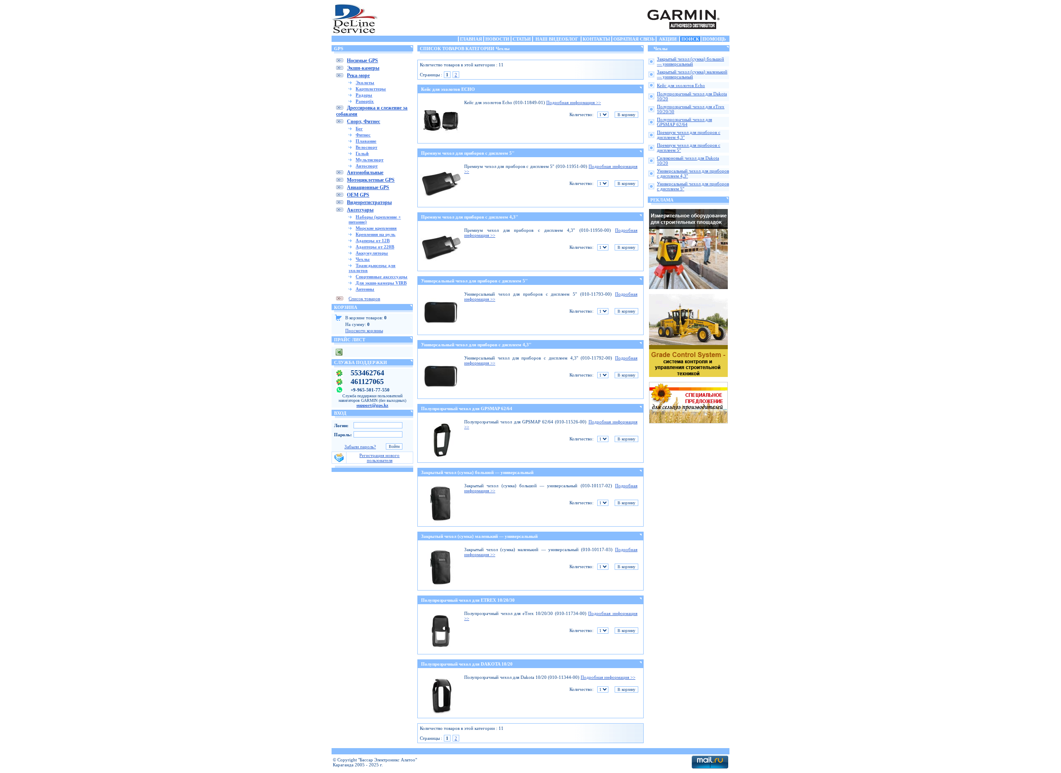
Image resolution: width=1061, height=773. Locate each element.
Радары (364, 94)
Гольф (362, 153)
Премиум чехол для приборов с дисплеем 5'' (467, 153)
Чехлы (363, 259)
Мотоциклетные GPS (371, 180)
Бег (359, 128)
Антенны (365, 289)
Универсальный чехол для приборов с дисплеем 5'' (474, 280)
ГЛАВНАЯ (471, 38)
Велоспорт (366, 147)
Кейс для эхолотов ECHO (448, 89)
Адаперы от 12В (373, 240)
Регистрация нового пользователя (379, 458)
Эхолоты (365, 82)
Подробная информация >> (573, 102)
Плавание (366, 141)
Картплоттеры (371, 88)
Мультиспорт (369, 159)
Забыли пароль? (360, 446)
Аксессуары (360, 210)
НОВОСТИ (497, 38)
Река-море (358, 75)
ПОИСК (690, 38)
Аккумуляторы (372, 252)
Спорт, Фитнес (363, 121)
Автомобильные (365, 172)
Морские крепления (376, 228)
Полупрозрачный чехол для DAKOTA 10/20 (467, 663)
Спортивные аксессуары (381, 276)
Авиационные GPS (368, 187)
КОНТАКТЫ (596, 38)
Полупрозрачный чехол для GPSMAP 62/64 (466, 408)
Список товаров (364, 298)
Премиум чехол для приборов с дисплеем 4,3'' (469, 216)
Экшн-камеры (363, 68)
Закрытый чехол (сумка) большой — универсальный (477, 472)
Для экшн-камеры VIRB (381, 282)
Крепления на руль (375, 234)
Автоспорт (367, 165)
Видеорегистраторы (369, 202)
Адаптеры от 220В (375, 246)
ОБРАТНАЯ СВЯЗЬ (633, 38)
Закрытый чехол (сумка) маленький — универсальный (479, 536)
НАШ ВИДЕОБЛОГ (556, 38)
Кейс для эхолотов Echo (681, 85)
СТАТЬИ (522, 38)
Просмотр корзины (364, 330)
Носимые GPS (362, 60)
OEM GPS (358, 195)
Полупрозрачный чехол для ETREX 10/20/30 (468, 600)
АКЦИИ (668, 38)
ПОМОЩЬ (714, 38)
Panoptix (365, 101)
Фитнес (363, 134)
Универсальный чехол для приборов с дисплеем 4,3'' (476, 344)
